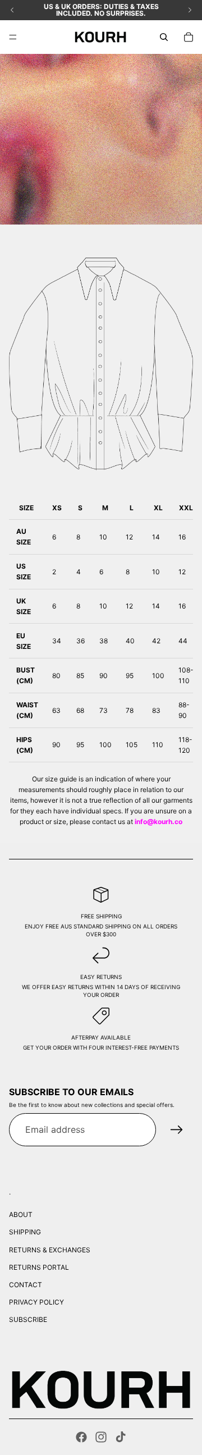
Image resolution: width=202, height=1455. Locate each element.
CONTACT (25, 1284)
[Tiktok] (120, 1437)
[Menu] (13, 37)
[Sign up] (176, 1130)
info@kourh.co (158, 821)
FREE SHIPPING (101, 916)
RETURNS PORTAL (39, 1267)
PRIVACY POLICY (36, 1302)
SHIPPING (25, 1232)
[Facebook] (81, 1437)
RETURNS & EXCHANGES (49, 1250)
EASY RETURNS (101, 976)
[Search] (164, 37)
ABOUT (21, 1214)
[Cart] (188, 37)
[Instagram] (101, 1437)
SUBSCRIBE (28, 1319)
